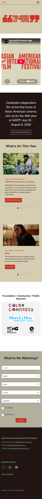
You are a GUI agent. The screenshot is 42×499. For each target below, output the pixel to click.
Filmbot (22, 490)
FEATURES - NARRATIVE (14, 250)
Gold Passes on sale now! (21, 132)
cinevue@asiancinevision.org (18, 448)
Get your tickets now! (13, 200)
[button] (38, 2)
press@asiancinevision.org (15, 445)
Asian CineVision (7, 474)
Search (21, 420)
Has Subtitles (9, 408)
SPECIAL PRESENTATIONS (15, 179)
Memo (7, 253)
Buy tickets (10, 267)
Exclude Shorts (9, 414)
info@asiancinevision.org (23, 442)
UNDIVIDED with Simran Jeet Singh (19, 182)
